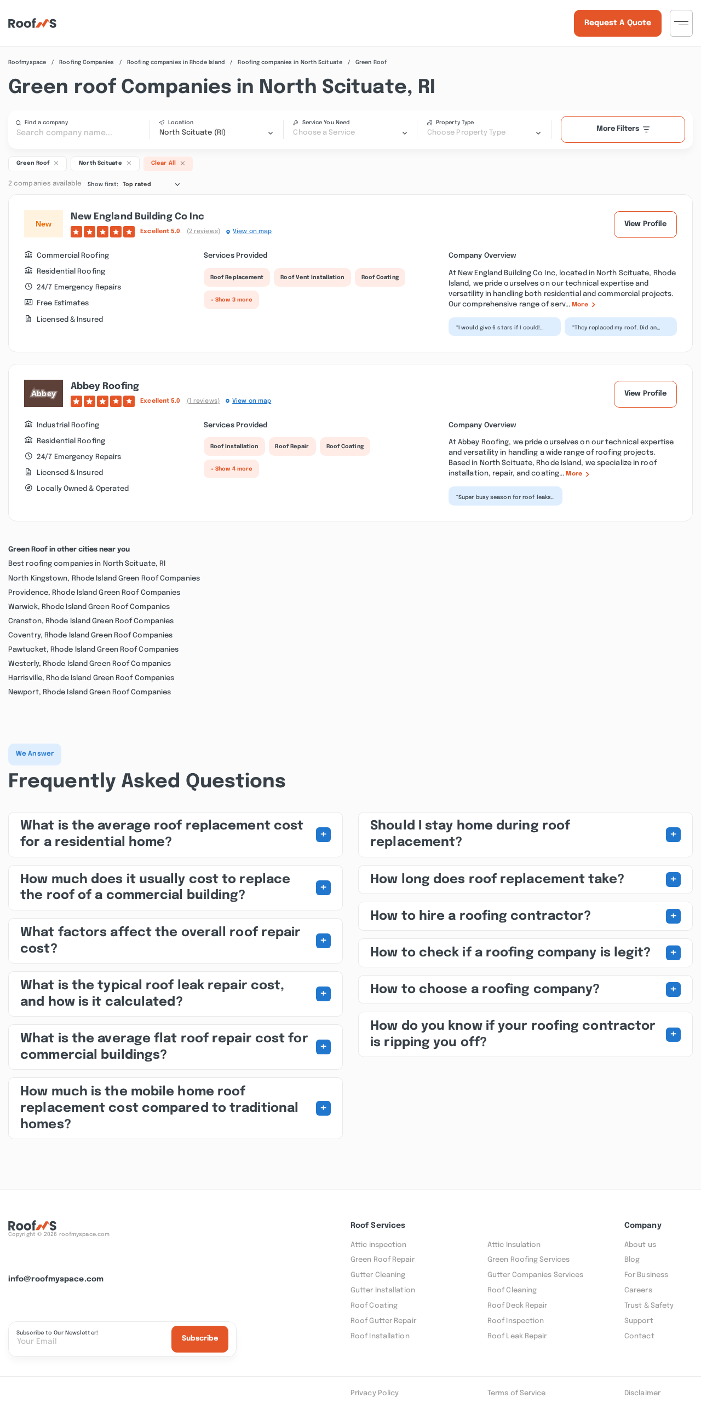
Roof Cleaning (512, 1290)
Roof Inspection (515, 1321)
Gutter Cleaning (378, 1275)
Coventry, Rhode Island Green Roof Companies (90, 635)
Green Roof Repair (382, 1259)
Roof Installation (234, 446)
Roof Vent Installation (312, 277)
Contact (639, 1336)
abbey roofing (105, 386)
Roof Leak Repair (517, 1336)
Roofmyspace (27, 62)
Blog (632, 1259)
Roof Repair (292, 446)
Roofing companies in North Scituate (290, 62)
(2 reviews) (203, 231)
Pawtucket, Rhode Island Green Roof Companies (93, 649)
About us (640, 1245)
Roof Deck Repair (517, 1305)
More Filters (617, 128)
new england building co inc (138, 217)
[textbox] (350, 133)
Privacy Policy (374, 1393)
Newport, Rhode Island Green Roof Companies (89, 692)
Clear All (163, 163)
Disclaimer (642, 1393)
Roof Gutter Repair (383, 1321)
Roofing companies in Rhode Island (176, 62)
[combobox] (216, 133)
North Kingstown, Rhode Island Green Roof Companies (104, 578)
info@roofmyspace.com (56, 1279)
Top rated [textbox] (137, 184)
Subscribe (200, 1338)
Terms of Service (516, 1393)
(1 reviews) (203, 401)
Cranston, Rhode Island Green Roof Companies (91, 621)
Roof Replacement (237, 277)
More (580, 304)
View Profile (645, 224)
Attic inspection (378, 1245)
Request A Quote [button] (618, 23)
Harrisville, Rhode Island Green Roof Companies (91, 678)
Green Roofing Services (528, 1259)
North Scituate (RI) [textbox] (192, 132)
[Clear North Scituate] (128, 163)
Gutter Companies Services (535, 1275)
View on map (252, 231)
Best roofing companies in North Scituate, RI (86, 563)
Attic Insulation (514, 1245)
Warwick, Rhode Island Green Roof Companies (89, 607)
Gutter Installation (382, 1290)
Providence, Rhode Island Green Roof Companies (94, 592)
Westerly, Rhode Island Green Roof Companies (89, 664)
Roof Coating (380, 277)
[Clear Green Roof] (56, 163)
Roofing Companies (86, 62)
